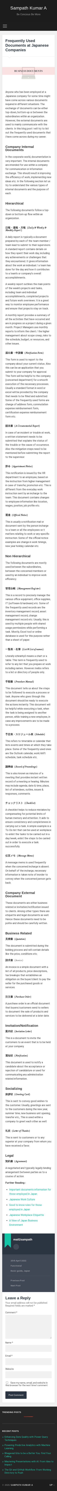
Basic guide (16, 1270)
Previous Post (18, 1280)
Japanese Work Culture (22, 1199)
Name (9, 1343)
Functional (16, 1265)
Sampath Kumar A (28, 8)
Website (9, 1369)
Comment (11, 1312)
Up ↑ (52, 1485)
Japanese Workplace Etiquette (26, 1215)
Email (9, 1356)
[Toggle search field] (52, 26)
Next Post (16, 1285)
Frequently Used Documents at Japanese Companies (27, 45)
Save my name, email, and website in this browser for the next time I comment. (26, 1384)
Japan (27, 1270)
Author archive (16, 1247)
